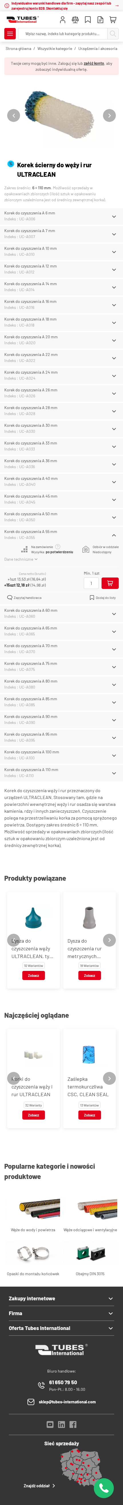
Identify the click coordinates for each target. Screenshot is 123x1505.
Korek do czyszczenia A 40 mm (31, 478)
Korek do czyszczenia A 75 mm (30, 663)
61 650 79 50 (63, 1382)
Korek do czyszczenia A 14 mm (30, 283)
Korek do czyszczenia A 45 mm (30, 496)
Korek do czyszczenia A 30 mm (30, 425)
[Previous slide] (13, 115)
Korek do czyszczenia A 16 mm (30, 301)
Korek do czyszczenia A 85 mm (30, 698)
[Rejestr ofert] (100, 20)
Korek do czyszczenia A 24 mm (31, 372)
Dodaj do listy (106, 597)
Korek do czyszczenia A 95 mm (30, 734)
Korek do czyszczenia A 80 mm (30, 681)
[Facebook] (73, 1426)
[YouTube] (50, 1426)
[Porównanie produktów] (75, 20)
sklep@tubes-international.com (67, 1401)
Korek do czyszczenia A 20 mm (31, 336)
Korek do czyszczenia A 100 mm (31, 751)
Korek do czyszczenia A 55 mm (30, 531)
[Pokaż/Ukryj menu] (10, 33)
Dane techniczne (18, 559)
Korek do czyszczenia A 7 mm (29, 230)
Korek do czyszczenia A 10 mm (30, 248)
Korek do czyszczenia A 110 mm (31, 769)
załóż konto (94, 63)
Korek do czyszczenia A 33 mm (30, 442)
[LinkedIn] (61, 1426)
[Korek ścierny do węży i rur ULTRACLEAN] (61, 115)
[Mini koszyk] (113, 20)
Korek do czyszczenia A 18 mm (30, 319)
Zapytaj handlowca (27, 597)
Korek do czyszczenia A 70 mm (30, 645)
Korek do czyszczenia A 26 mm (30, 389)
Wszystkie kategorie (54, 48)
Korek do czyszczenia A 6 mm (29, 212)
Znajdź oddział (37, 1485)
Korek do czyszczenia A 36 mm (30, 460)
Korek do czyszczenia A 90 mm (30, 716)
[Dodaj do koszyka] (110, 583)
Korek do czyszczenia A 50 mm (30, 513)
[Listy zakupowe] (87, 20)
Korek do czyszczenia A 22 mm (31, 354)
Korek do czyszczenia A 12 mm (30, 265)
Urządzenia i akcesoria (97, 48)
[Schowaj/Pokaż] (114, 217)
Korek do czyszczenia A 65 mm (30, 627)
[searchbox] (63, 33)
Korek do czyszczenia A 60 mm (30, 610)
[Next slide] (109, 115)
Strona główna (18, 48)
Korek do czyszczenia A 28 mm (30, 407)
